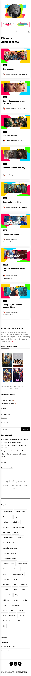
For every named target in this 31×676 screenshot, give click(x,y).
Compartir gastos (8, 563)
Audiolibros (15, 522)
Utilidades (20, 621)
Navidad (15, 600)
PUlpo (5, 610)
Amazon (4, 418)
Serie (12, 610)
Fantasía (16, 579)
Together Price (7, 621)
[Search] (29, 32)
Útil (4, 626)
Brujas (16, 532)
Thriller (21, 616)
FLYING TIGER (5, 414)
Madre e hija (7, 595)
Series (5, 65)
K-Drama (24, 584)
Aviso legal (4, 642)
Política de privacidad (8, 646)
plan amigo (15, 605)
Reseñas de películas (8, 404)
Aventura (6, 527)
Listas (5, 230)
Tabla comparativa (9, 616)
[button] (15, 32)
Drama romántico (17, 574)
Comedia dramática (9, 553)
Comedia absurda (8, 543)
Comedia (20, 537)
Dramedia (6, 579)
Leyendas (6, 590)
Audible (5, 522)
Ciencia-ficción (8, 537)
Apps (17, 517)
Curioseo (5, 264)
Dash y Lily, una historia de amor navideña (14, 306)
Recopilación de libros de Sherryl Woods (13, 451)
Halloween (6, 584)
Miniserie (6, 600)
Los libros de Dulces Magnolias (11, 442)
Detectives (6, 569)
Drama (5, 574)
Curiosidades (22, 563)
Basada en (6, 532)
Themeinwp (24, 672)
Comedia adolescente (10, 548)
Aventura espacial (18, 527)
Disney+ (16, 569)
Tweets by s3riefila (7, 468)
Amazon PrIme (20, 511)
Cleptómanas (8, 69)
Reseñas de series (7, 400)
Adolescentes (7, 511)
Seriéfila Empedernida (11, 74)
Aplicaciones (7, 517)
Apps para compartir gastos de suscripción (14, 439)
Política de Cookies (7, 651)
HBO (15, 584)
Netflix (25, 600)
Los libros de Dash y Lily (12, 234)
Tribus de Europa (10, 135)
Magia (17, 595)
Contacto (4, 638)
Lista (23, 590)
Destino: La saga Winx (12, 202)
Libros (15, 590)
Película (5, 605)
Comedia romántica (9, 558)
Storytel (21, 610)
